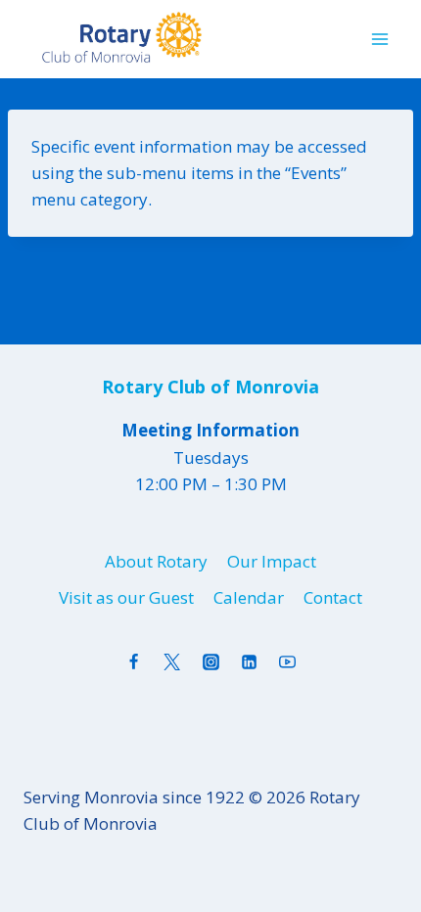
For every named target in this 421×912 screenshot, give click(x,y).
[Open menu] (379, 38)
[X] (172, 662)
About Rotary (156, 561)
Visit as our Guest (126, 597)
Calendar (248, 597)
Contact (333, 597)
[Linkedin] (248, 662)
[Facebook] (134, 662)
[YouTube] (287, 662)
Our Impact (271, 561)
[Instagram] (210, 662)
